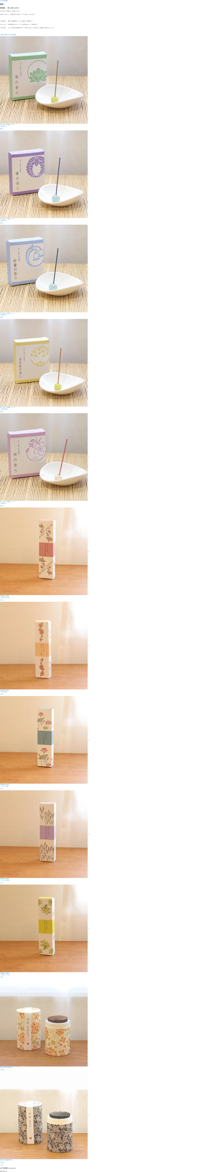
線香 (4, 0)
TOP (1, 0)
